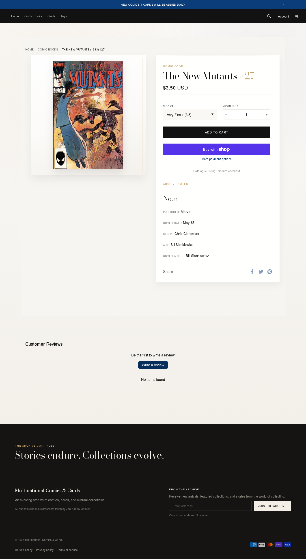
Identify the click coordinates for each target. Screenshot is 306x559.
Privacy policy (45, 550)
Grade (168, 105)
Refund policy (23, 550)
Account (283, 16)
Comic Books (33, 16)
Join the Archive (272, 506)
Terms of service (67, 550)
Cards (51, 16)
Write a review (153, 364)
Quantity (230, 105)
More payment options (217, 159)
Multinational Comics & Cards (47, 490)
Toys (64, 16)
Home (15, 16)
